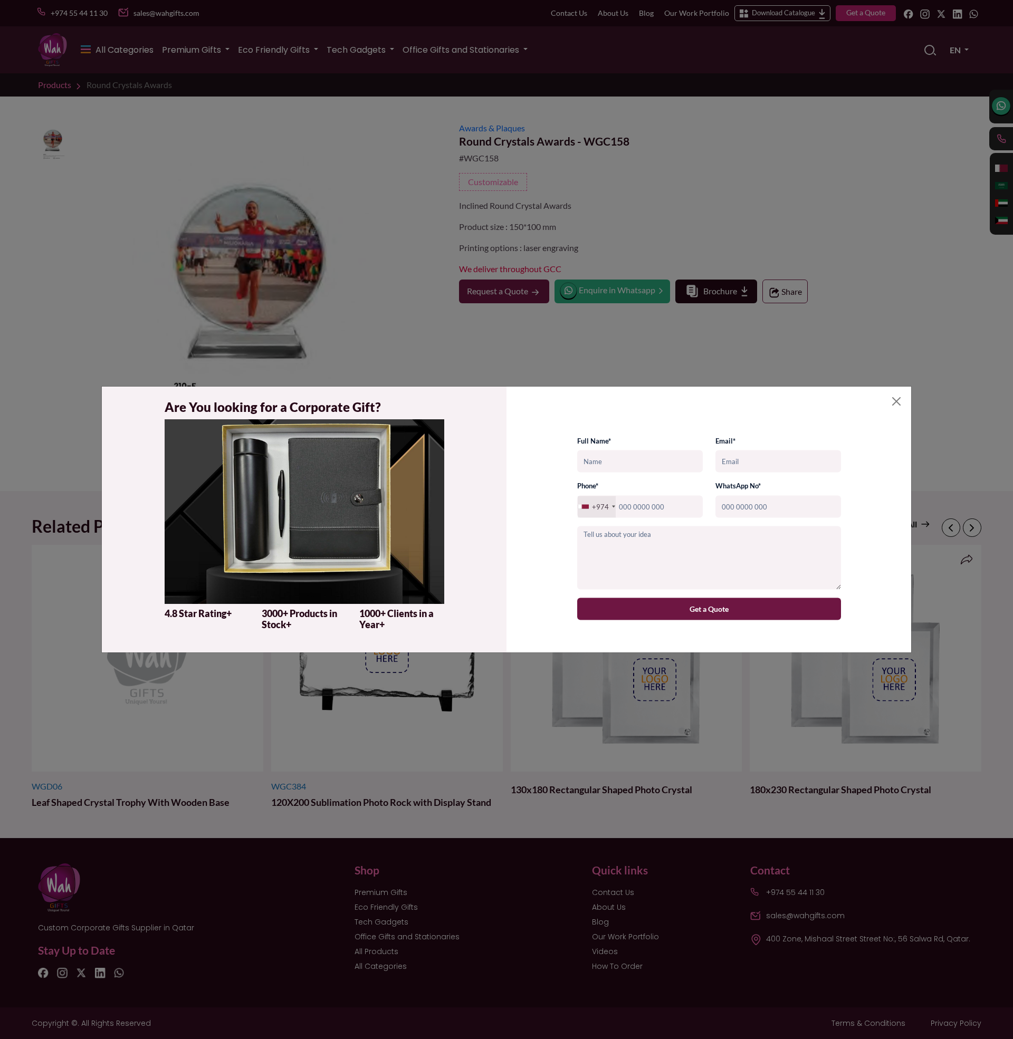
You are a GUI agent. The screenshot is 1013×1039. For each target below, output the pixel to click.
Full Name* (594, 440)
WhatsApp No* (738, 486)
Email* (725, 440)
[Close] (896, 401)
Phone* (587, 486)
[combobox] (597, 506)
